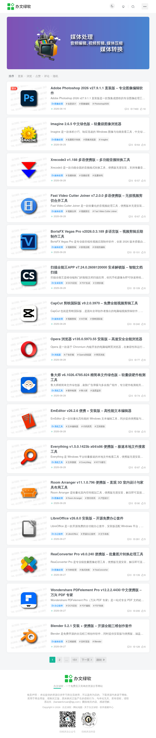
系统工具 (58, 390)
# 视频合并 (71, 211)
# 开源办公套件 (88, 533)
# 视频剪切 (84, 211)
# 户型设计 (104, 497)
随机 (55, 76)
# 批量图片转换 (73, 139)
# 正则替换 (100, 426)
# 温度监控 (96, 390)
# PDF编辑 (85, 605)
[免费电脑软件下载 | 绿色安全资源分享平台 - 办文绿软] (78, 678)
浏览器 (57, 354)
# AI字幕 (83, 318)
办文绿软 (66, 707)
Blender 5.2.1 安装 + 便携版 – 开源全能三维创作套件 (91, 625)
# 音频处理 (84, 175)
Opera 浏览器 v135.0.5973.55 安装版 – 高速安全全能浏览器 (96, 338)
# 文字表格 (104, 533)
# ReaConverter (100, 569)
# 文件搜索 (71, 462)
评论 (46, 76)
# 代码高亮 (86, 426)
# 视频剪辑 (71, 246)
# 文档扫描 (98, 282)
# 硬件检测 (71, 390)
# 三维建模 (71, 641)
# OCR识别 (71, 282)
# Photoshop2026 (101, 103)
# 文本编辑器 (72, 426)
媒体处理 (58, 175)
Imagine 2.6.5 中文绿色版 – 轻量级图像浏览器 (86, 123)
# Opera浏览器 (84, 354)
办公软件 (58, 533)
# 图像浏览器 (90, 139)
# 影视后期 (84, 246)
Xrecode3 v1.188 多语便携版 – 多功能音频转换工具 (90, 159)
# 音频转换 (71, 175)
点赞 (38, 76)
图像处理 (58, 103)
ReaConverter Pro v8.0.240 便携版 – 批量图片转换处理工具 (97, 553)
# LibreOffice (72, 533)
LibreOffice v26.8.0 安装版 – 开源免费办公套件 (87, 518)
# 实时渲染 (84, 641)
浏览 (29, 76)
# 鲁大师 (83, 390)
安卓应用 (58, 282)
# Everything (85, 462)
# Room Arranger (74, 497)
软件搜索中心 (107, 707)
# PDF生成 (85, 282)
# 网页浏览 (99, 354)
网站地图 (77, 707)
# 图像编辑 (84, 103)
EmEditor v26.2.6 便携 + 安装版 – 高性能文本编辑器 (91, 410)
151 (74, 660)
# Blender (97, 641)
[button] (7, 42)
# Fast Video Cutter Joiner (105, 211)
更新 (20, 76)
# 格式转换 (85, 569)
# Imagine (103, 139)
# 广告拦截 (69, 354)
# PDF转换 (98, 605)
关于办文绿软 (91, 707)
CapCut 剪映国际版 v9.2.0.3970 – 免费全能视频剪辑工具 (94, 303)
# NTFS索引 (100, 462)
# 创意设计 (71, 103)
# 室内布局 (90, 497)
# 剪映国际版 (96, 318)
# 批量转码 (98, 175)
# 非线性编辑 (99, 246)
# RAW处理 (71, 569)
